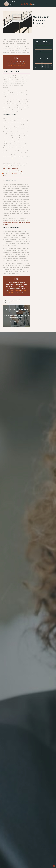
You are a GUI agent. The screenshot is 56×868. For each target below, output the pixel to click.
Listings (11, 2)
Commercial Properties (12, 300)
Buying (4, 300)
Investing (35, 27)
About (11, 4)
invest (20, 300)
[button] (54, 866)
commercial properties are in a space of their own (15, 159)
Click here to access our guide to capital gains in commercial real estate (16, 222)
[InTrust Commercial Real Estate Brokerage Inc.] (28, 3)
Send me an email (15, 290)
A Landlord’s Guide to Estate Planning (12, 171)
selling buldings (6, 302)
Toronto (13, 302)
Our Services (12, 1)
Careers (11, 5)
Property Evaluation (47, 3)
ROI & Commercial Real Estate (10, 168)
